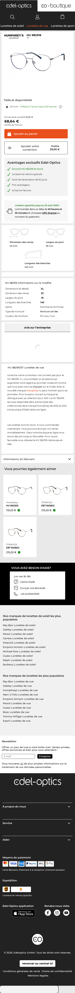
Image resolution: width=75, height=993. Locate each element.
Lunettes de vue (37, 25)
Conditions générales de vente (21, 971)
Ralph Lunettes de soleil (17, 660)
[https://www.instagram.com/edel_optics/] (57, 913)
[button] (19, 5)
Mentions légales (38, 975)
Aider (6, 839)
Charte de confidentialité (57, 971)
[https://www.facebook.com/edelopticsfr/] (48, 913)
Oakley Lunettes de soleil (18, 629)
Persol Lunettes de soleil (18, 633)
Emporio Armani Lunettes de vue (23, 698)
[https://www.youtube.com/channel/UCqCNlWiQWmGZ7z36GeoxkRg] (66, 913)
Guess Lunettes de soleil (18, 655)
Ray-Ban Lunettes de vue (18, 681)
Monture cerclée (49, 311)
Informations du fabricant (19, 459)
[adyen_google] (49, 864)
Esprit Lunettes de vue (16, 720)
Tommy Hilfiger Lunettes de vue (22, 716)
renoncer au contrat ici (37, 963)
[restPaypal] (31, 864)
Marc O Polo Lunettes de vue (20, 694)
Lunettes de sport (62, 25)
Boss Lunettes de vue (16, 712)
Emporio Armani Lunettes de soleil (24, 647)
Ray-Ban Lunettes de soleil (19, 625)
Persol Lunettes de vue (17, 703)
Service (7, 823)
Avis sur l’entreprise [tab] (37, 327)
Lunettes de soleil (12, 25)
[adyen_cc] (5, 864)
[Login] (37, 17)
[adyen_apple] (41, 864)
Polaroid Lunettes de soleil (19, 642)
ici (21, 763)
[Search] (12, 17)
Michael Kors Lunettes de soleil (22, 651)
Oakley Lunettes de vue (17, 685)
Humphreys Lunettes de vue (20, 690)
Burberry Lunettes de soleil (19, 664)
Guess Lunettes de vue (17, 707)
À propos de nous (14, 806)
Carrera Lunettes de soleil (18, 638)
